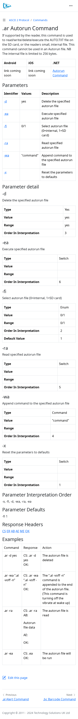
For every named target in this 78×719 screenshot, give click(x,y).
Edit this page (17, 678)
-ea (6, 114)
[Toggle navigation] (71, 5)
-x (5, 172)
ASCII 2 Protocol (19, 20)
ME (22, 531)
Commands (40, 20)
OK (27, 531)
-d (5, 101)
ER (8, 531)
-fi (5, 126)
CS (4, 531)
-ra (6, 143)
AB (13, 531)
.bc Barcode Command (59, 699)
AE (17, 531)
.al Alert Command (15, 699)
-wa (6, 155)
